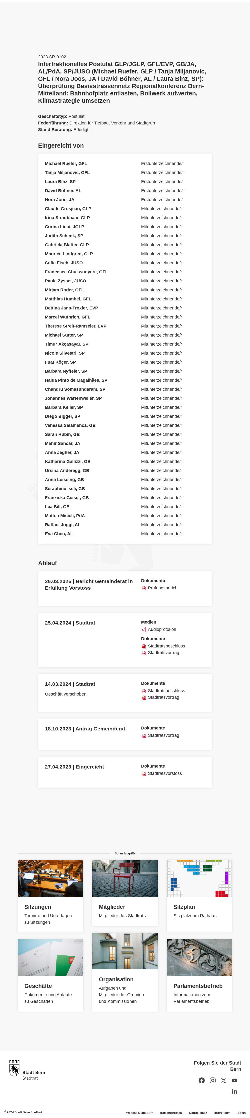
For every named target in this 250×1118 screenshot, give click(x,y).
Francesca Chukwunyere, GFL (76, 271)
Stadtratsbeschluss (166, 646)
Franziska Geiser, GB (67, 497)
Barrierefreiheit (171, 1113)
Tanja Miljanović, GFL (67, 172)
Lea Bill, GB (57, 506)
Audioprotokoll (162, 629)
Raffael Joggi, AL (63, 524)
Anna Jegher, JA (62, 452)
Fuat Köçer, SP (60, 362)
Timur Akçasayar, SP (66, 344)
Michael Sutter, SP (64, 335)
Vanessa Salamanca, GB (70, 425)
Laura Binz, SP (60, 181)
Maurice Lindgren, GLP (69, 253)
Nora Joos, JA (59, 199)
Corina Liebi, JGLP (64, 226)
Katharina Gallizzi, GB (68, 461)
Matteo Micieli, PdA (65, 515)
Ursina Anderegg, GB (67, 470)
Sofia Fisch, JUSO (64, 262)
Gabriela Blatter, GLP (67, 244)
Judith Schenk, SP (64, 235)
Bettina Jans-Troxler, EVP (71, 308)
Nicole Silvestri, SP (65, 353)
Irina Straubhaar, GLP (67, 217)
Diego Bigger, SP (62, 416)
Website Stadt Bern (140, 1113)
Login (242, 1113)
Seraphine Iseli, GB (65, 488)
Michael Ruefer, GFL (66, 163)
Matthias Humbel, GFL (68, 299)
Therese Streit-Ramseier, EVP (75, 326)
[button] (234, 1080)
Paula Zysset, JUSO (65, 280)
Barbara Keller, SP (64, 407)
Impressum (222, 1113)
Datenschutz (198, 1113)
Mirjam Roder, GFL (64, 289)
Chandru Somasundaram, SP (75, 389)
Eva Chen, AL (59, 533)
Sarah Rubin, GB (62, 434)
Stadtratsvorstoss (165, 773)
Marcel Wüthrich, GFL (67, 317)
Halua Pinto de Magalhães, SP (76, 380)
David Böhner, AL (63, 190)
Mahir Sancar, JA (62, 443)
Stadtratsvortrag (163, 652)
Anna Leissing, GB (64, 479)
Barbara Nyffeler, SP (66, 371)
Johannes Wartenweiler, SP (73, 398)
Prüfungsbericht (163, 587)
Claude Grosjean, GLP (68, 208)
